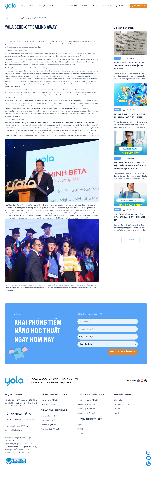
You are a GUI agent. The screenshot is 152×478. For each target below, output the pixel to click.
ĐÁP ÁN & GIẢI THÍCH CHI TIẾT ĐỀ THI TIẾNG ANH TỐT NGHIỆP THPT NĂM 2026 (129, 66)
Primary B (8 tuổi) (49, 425)
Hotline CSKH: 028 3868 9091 (17, 426)
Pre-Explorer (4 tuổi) (49, 400)
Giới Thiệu (118, 400)
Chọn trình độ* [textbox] (86, 337)
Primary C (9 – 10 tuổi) (50, 429)
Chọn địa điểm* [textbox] (86, 344)
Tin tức (13, 18)
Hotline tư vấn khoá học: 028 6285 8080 (19, 421)
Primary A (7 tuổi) (48, 420)
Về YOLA (85, 6)
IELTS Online (82, 429)
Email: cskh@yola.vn (13, 430)
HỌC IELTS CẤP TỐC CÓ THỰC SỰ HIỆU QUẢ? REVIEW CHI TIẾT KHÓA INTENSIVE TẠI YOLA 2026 (130, 166)
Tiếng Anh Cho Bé (27, 6)
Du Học (96, 6)
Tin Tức (117, 409)
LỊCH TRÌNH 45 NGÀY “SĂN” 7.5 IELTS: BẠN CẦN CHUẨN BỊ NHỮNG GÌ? (129, 217)
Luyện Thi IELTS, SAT (69, 6)
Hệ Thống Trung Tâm (122, 404)
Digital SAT (82, 425)
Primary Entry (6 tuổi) (50, 416)
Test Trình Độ (107, 6)
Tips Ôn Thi (119, 6)
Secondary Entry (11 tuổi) (87, 400)
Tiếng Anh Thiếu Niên (47, 6)
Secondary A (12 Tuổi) (86, 404)
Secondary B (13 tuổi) (86, 409)
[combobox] (107, 337)
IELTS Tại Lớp (82, 433)
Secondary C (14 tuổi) (86, 413)
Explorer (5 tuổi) (48, 404)
